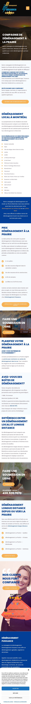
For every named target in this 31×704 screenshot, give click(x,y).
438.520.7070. (13, 406)
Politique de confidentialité (20, 701)
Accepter (16, 688)
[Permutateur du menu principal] (27, 8)
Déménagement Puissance (13, 297)
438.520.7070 (11, 493)
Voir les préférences (15, 698)
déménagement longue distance (17, 526)
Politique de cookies (8, 701)
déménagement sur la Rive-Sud (11, 208)
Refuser (15, 693)
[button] (28, 670)
